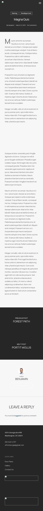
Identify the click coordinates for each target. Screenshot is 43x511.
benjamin (11, 25)
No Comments (32, 25)
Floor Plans (9, 461)
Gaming (14, 13)
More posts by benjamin (21, 385)
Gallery (7, 465)
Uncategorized (26, 13)
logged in (18, 415)
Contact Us (9, 469)
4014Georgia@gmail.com (14, 445)
